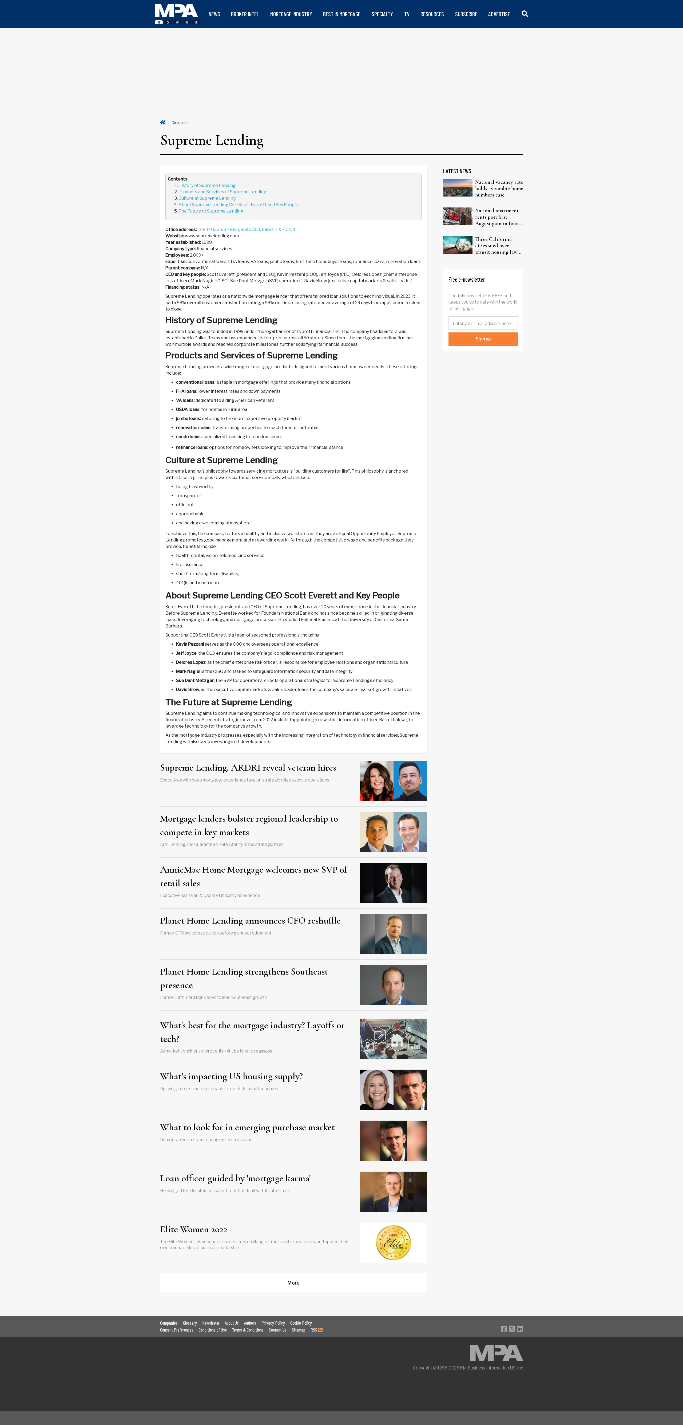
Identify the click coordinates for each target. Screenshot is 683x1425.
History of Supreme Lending (207, 185)
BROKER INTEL (245, 14)
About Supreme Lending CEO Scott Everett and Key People (238, 204)
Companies (180, 122)
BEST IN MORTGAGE (341, 14)
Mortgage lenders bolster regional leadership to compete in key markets (249, 825)
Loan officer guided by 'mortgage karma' (235, 1178)
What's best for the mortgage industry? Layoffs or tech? (252, 1031)
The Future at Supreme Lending (211, 211)
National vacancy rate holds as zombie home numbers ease (499, 188)
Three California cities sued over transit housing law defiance (496, 245)
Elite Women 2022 (194, 1229)
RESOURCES (432, 14)
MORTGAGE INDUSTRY (291, 14)
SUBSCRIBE (466, 14)
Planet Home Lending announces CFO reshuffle (250, 920)
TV (407, 14)
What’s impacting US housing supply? (231, 1076)
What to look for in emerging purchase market (247, 1127)
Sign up (483, 338)
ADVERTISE (499, 14)
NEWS (214, 14)
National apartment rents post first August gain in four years (497, 217)
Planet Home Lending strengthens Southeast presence (244, 978)
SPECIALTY (382, 14)
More (293, 1283)
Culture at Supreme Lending (207, 198)
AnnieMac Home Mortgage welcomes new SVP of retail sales (253, 876)
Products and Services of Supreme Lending (222, 191)
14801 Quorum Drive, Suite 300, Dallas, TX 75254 (246, 229)
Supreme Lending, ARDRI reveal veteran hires (248, 767)
